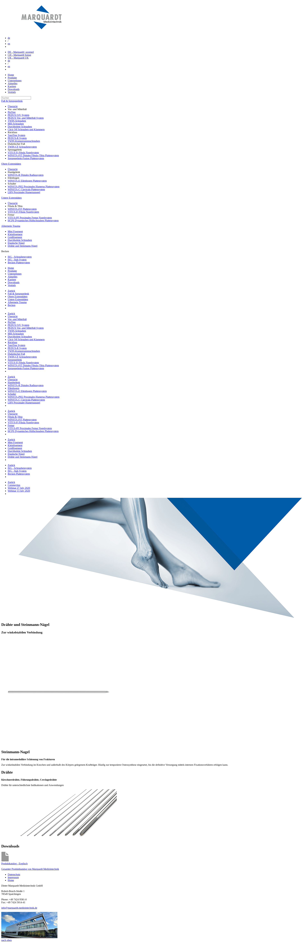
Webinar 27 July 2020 (19, 488)
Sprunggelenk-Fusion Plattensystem (26, 158)
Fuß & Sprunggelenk (12, 101)
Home (11, 74)
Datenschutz (14, 874)
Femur (11, 425)
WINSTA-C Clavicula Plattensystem (26, 189)
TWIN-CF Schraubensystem (22, 146)
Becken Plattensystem (19, 262)
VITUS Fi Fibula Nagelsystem (23, 152)
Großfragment (15, 237)
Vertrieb (12, 92)
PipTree (12, 112)
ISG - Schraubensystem (20, 256)
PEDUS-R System (17, 138)
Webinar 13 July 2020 (19, 490)
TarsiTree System (16, 135)
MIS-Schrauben (16, 123)
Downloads (13, 89)
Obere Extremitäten (11, 163)
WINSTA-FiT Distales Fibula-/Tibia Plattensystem (33, 155)
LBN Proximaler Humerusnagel (24, 192)
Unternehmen (14, 80)
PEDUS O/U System (18, 115)
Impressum (13, 877)
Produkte (12, 77)
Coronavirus (14, 485)
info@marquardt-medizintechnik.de (19, 907)
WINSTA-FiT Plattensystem (22, 209)
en (9, 43)
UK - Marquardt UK (18, 57)
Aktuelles (12, 83)
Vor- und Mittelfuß (17, 319)
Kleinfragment (15, 234)
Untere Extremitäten (11, 197)
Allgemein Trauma (10, 226)
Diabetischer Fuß (16, 354)
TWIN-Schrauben (17, 120)
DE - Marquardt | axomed (21, 52)
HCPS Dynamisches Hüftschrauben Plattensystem (33, 220)
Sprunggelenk (15, 359)
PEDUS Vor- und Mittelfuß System (26, 118)
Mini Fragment (15, 231)
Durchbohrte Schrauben (20, 126)
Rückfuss (12, 342)
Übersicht (12, 106)
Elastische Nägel (16, 243)
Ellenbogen (13, 388)
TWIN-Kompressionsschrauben (24, 141)
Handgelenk (14, 382)
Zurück (11, 290)
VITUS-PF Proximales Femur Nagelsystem (30, 217)
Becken (11, 305)
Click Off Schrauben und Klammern (26, 129)
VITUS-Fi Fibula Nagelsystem (23, 211)
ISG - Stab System (17, 259)
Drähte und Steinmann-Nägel (22, 245)
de (9, 38)
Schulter (12, 394)
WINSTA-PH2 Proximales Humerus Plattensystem (33, 186)
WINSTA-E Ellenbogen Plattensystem (27, 180)
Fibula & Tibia (15, 416)
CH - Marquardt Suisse (19, 55)
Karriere (12, 86)
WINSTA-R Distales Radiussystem (25, 175)
